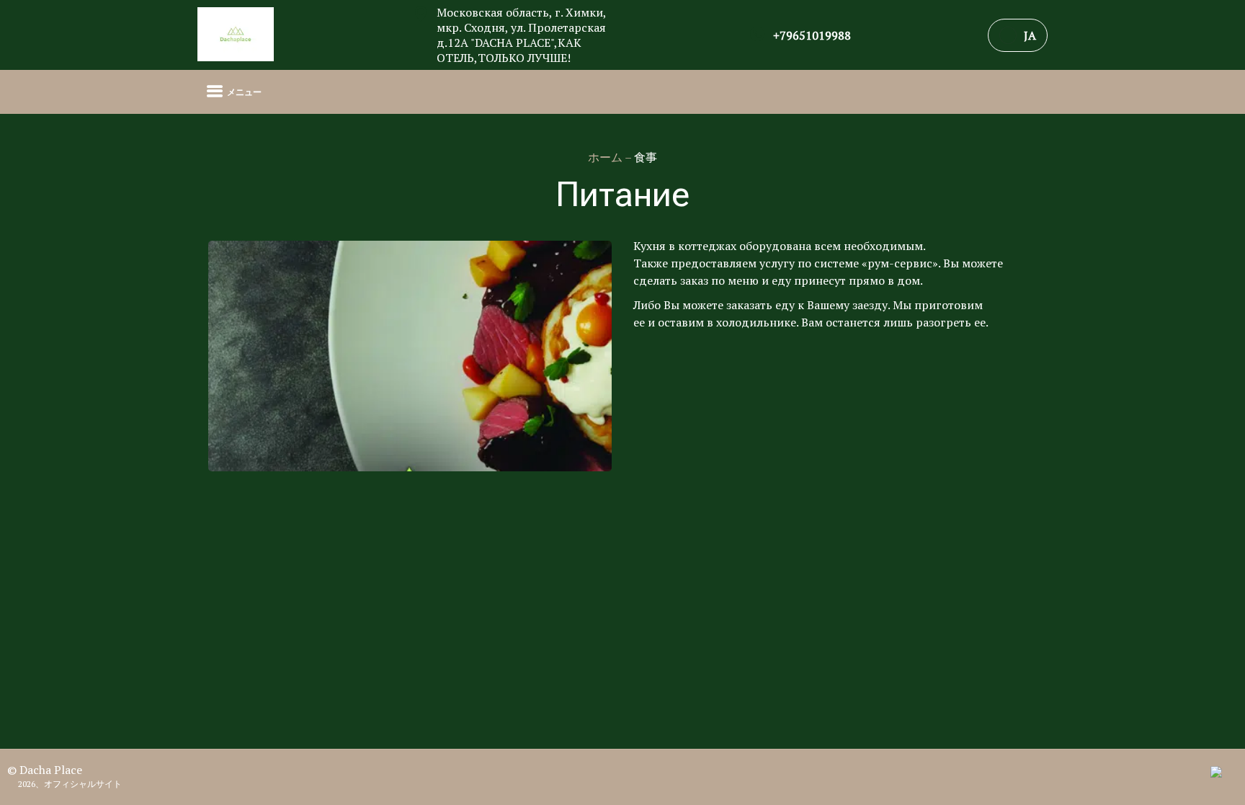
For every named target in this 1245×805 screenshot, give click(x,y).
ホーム (606, 157)
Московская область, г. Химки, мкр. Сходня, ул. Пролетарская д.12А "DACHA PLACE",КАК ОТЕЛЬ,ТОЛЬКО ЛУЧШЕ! (521, 35)
